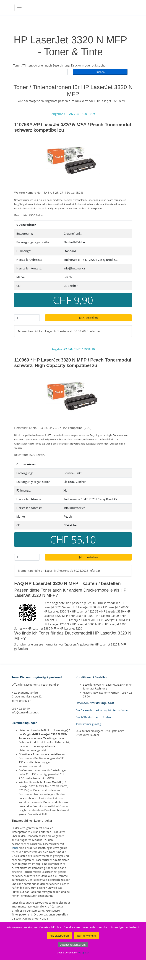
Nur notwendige (87, 935)
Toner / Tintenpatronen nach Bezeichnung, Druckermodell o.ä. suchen (60, 65)
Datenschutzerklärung (73, 944)
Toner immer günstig (88, 724)
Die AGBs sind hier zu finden (93, 717)
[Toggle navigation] (19, 7)
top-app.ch (83, 952)
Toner (15, 847)
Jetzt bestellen (88, 318)
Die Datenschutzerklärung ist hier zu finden (102, 710)
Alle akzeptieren (59, 935)
